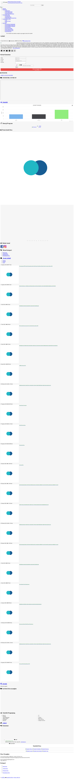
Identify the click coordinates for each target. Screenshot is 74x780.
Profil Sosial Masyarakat (9, 13)
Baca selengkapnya (16, 48)
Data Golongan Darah (9, 29)
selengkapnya (23, 734)
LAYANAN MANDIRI (8, 75)
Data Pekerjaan (8, 27)
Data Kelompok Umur (9, 30)
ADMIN (2, 75)
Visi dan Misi (7, 15)
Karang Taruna (8, 21)
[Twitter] (4, 50)
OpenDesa (3, 777)
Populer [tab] (4, 261)
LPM (6, 20)
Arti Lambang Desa (8, 12)
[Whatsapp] (15, 50)
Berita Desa (5, 252)
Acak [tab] (4, 262)
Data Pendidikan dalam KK (10, 25)
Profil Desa (5, 9)
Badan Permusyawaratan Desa (10, 17)
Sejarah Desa (7, 10)
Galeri (4, 723)
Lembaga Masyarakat (7, 19)
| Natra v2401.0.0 (17, 777)
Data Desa (5, 23)
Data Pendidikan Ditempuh (10, 26)
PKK (6, 22)
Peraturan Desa (5, 254)
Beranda (4, 8)
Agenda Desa (5, 253)
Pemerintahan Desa (6, 14)
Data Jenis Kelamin (8, 28)
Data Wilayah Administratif (10, 24)
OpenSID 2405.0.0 (9, 777)
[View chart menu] (72, 105)
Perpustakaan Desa (26, 40)
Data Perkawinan (8, 31)
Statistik (5, 102)
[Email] (7, 50)
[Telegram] (9, 50)
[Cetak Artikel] (12, 50)
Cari (42, 5)
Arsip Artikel (6, 258)
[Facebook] (1, 50)
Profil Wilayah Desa (8, 11)
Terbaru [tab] (4, 260)
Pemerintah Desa (8, 16)
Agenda (4, 684)
